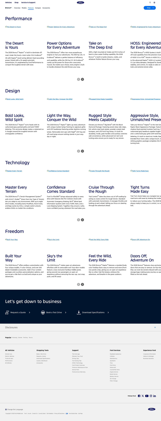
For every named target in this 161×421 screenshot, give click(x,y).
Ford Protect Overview (78, 365)
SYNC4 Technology (77, 363)
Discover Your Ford (77, 356)
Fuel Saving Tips (76, 361)
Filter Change (113, 381)
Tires (111, 363)
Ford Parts (113, 365)
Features (31, 8)
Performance (8, 361)
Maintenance (113, 358)
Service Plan (75, 369)
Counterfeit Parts (115, 369)
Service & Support (28, 2)
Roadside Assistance (115, 354)
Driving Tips (75, 358)
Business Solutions (148, 358)
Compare (38, 8)
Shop (16, 2)
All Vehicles (8, 363)
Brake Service (113, 374)
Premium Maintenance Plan (80, 367)
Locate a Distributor (42, 361)
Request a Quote (41, 356)
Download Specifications (43, 358)
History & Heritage (148, 356)
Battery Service (114, 376)
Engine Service (114, 372)
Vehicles (8, 2)
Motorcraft (113, 367)
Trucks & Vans (9, 358)
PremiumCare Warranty (78, 372)
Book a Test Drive (41, 354)
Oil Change (113, 378)
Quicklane (112, 361)
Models (24, 8)
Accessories (46, 8)
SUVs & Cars (8, 354)
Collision (112, 356)
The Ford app (76, 354)
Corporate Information (149, 354)
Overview (17, 8)
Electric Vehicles (9, 356)
